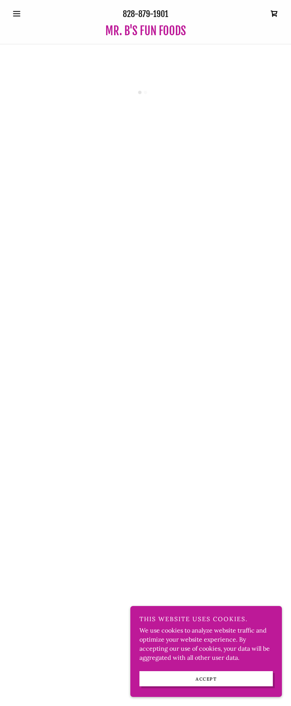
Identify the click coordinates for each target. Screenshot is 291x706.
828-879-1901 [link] (145, 14)
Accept (206, 679)
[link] (145, 33)
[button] (29, 13)
